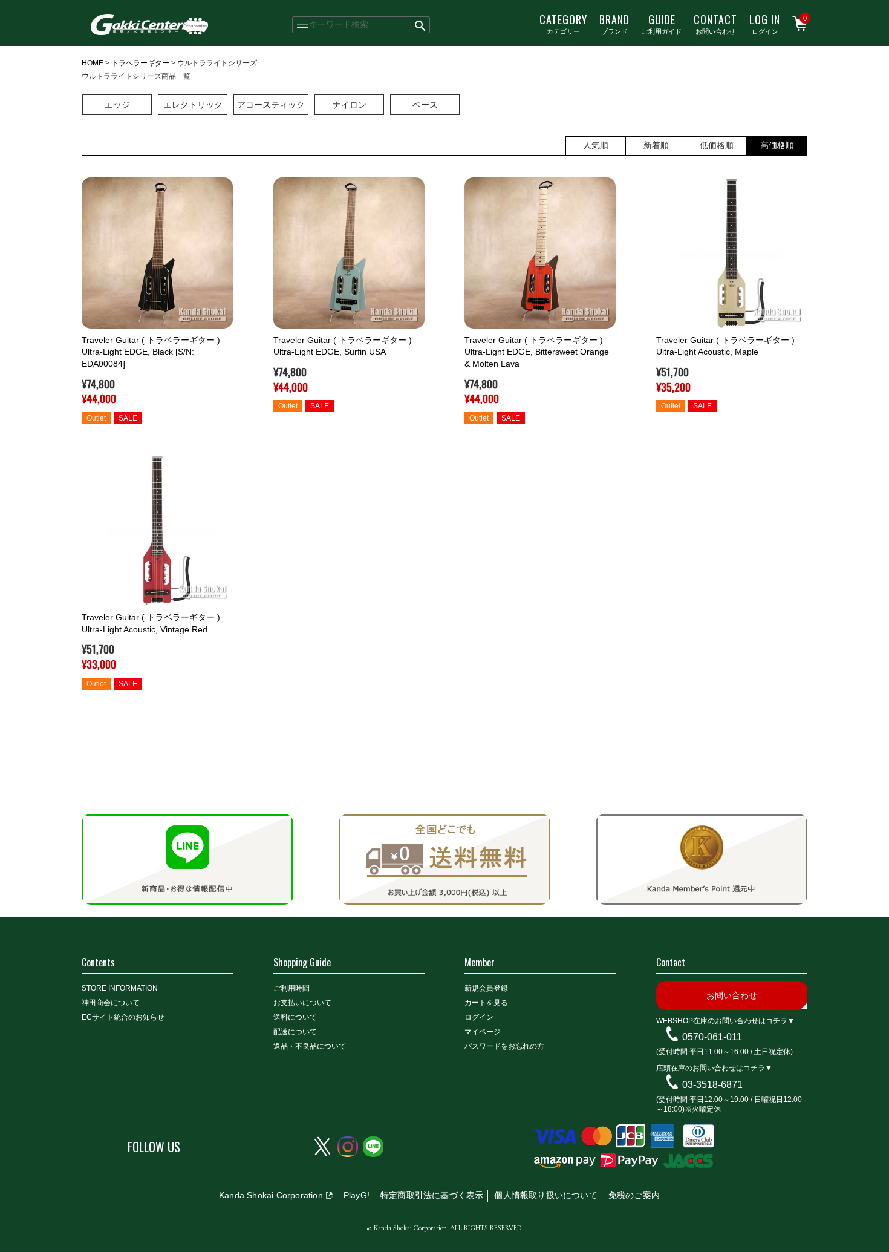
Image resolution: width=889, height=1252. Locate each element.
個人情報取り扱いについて (545, 1195)
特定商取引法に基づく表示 (431, 1195)
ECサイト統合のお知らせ (123, 1017)
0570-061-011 (712, 1037)
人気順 (595, 145)
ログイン (764, 23)
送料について (295, 1017)
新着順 (656, 145)
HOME (92, 63)
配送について (295, 1031)
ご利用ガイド (662, 23)
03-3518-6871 (712, 1085)
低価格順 (717, 145)
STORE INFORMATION (120, 988)
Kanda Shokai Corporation (271, 1195)
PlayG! (357, 1195)
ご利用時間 (291, 988)
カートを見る (486, 1002)
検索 (420, 24)
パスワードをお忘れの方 (504, 1046)
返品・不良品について (309, 1046)
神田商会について (111, 1002)
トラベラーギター (140, 63)
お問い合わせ (715, 23)
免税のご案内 (634, 1195)
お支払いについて (302, 1002)
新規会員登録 (486, 988)
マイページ (482, 1031)
